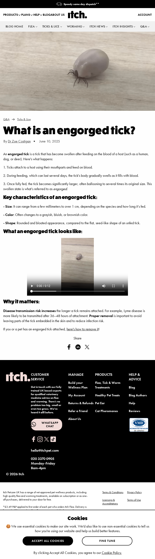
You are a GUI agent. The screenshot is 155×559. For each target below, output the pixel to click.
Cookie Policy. (112, 552)
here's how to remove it (82, 329)
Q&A (6, 119)
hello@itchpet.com (45, 450)
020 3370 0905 (42, 458)
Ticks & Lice (24, 119)
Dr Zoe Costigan (19, 141)
